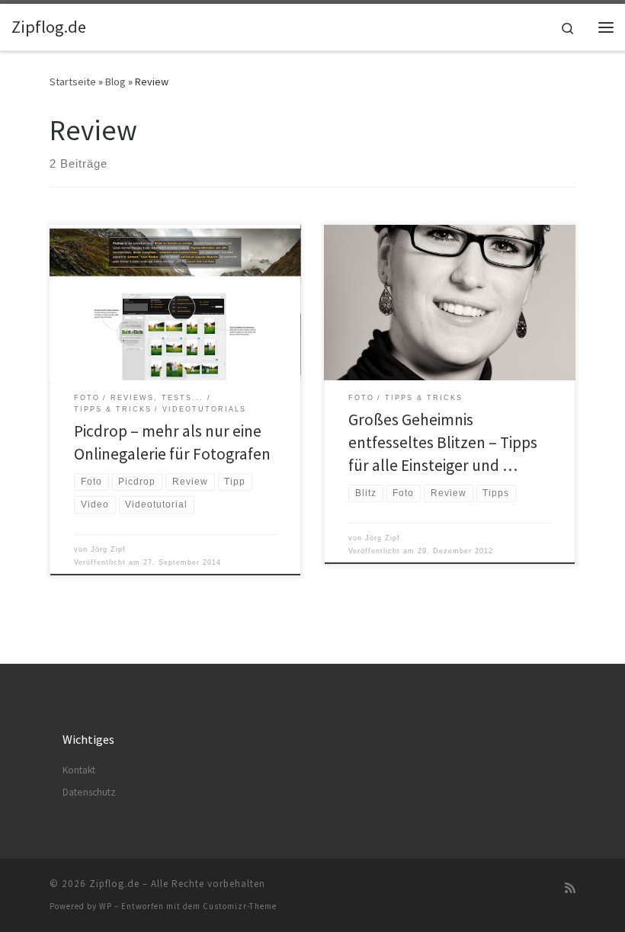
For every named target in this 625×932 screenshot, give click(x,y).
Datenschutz (89, 792)
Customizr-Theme (240, 906)
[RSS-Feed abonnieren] (570, 888)
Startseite (73, 81)
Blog (115, 81)
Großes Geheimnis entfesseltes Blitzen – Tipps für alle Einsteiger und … (442, 442)
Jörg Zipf (108, 549)
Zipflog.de (114, 883)
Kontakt (78, 770)
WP (105, 906)
